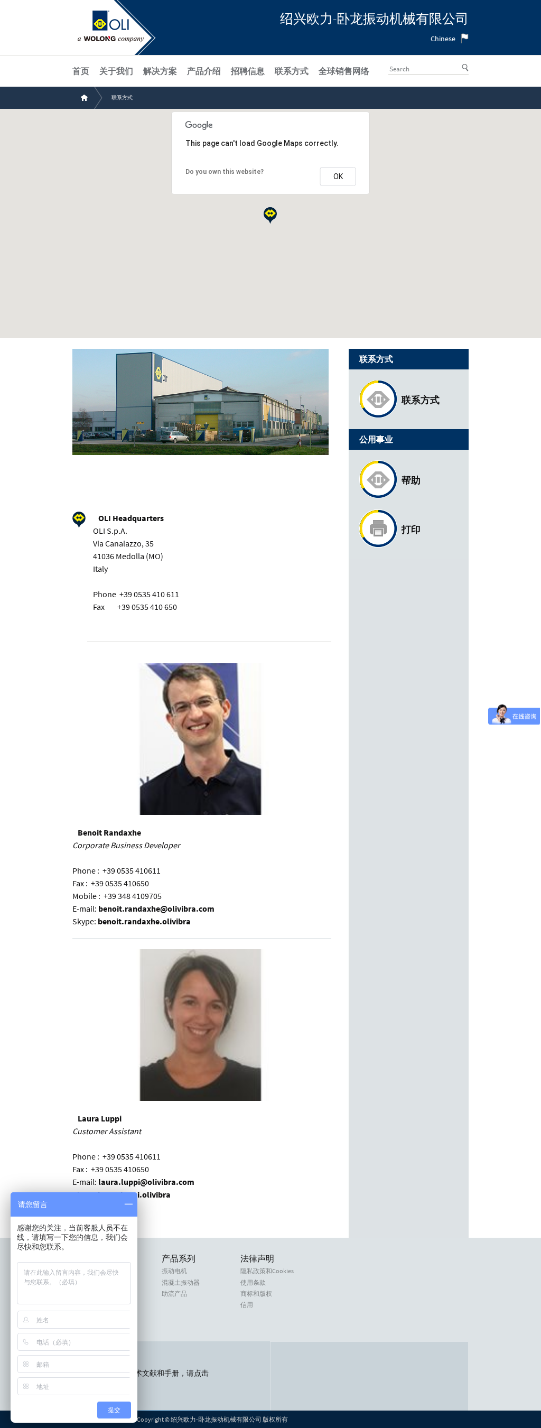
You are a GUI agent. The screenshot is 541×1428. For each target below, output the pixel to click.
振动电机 (174, 1271)
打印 (411, 529)
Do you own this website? (224, 171)
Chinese (443, 38)
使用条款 (253, 1282)
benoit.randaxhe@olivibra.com (156, 908)
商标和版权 (256, 1293)
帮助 (411, 480)
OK (338, 176)
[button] (270, 215)
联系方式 (421, 400)
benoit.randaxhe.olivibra (144, 921)
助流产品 (174, 1293)
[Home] (110, 39)
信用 (246, 1305)
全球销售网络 (344, 71)
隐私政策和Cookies (267, 1271)
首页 (80, 71)
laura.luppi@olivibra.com (146, 1181)
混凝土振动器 (181, 1282)
